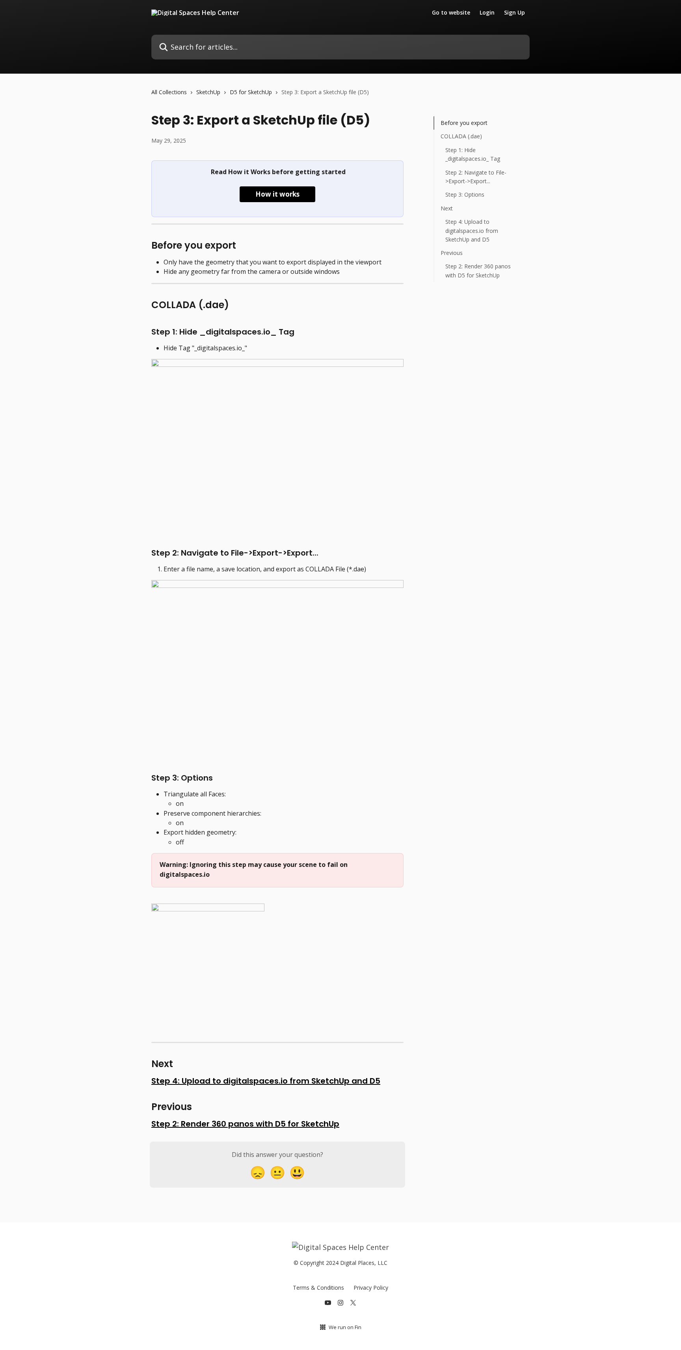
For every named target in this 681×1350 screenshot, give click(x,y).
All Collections (169, 92)
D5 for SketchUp (251, 92)
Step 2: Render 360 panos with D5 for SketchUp (245, 1123)
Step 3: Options (464, 194)
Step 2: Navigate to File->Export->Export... (475, 176)
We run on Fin (345, 1327)
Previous (452, 253)
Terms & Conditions (318, 1287)
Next (447, 208)
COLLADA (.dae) (461, 136)
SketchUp (208, 92)
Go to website (451, 12)
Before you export (464, 122)
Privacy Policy (371, 1287)
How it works (277, 194)
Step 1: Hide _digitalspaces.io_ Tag (472, 154)
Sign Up (514, 12)
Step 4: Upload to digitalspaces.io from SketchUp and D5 (265, 1080)
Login (487, 12)
